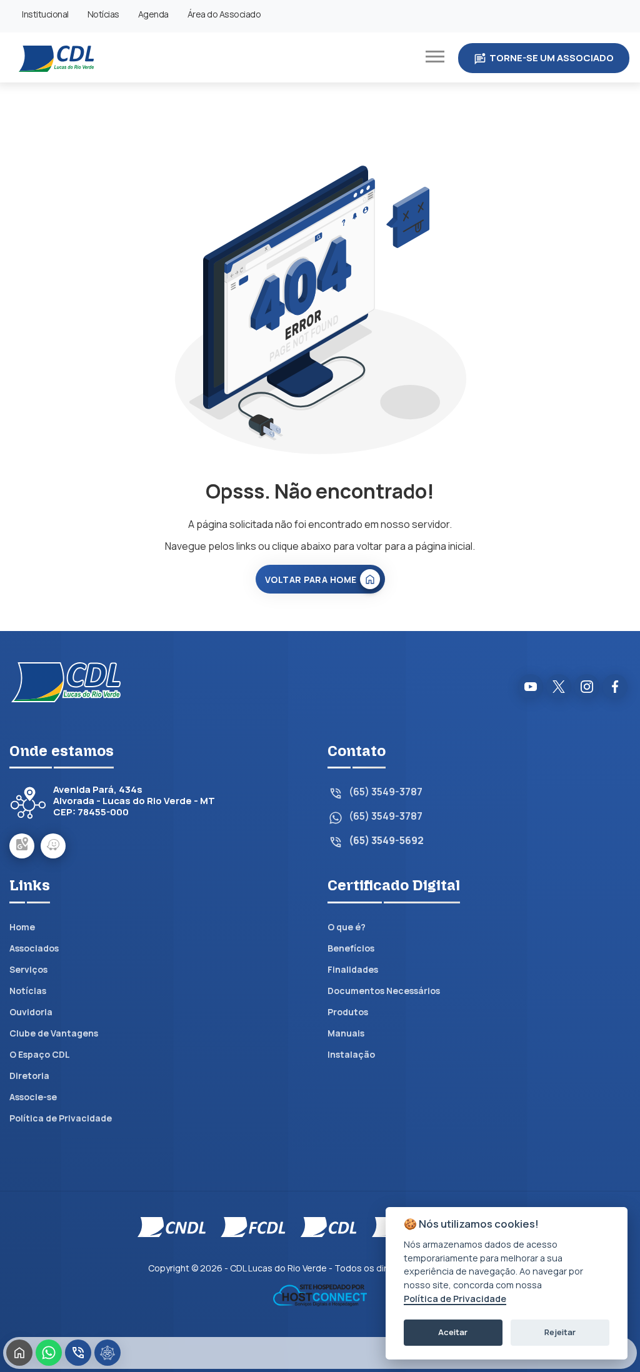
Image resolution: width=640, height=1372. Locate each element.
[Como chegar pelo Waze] (53, 845)
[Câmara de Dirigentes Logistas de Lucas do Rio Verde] (56, 57)
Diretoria (29, 1075)
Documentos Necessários (384, 991)
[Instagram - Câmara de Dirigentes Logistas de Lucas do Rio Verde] (586, 686)
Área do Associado (224, 14)
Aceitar (453, 1332)
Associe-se (33, 1097)
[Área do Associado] (107, 1353)
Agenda (153, 14)
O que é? (347, 927)
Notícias (103, 14)
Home (22, 927)
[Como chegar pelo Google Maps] (21, 845)
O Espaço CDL (39, 1054)
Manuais (346, 1033)
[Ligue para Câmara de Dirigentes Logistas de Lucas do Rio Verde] (78, 1353)
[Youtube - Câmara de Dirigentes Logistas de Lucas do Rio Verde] (530, 686)
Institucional (45, 14)
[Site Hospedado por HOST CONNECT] (320, 1294)
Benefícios (351, 948)
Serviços (28, 969)
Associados (34, 948)
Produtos (348, 1012)
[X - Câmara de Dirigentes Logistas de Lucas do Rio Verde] (558, 686)
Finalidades (353, 969)
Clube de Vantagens (53, 1033)
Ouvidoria (30, 1012)
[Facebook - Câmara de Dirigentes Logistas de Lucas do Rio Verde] (615, 686)
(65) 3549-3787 (385, 792)
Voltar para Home (311, 579)
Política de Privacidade (60, 1118)
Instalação (351, 1054)
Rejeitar (560, 1332)
